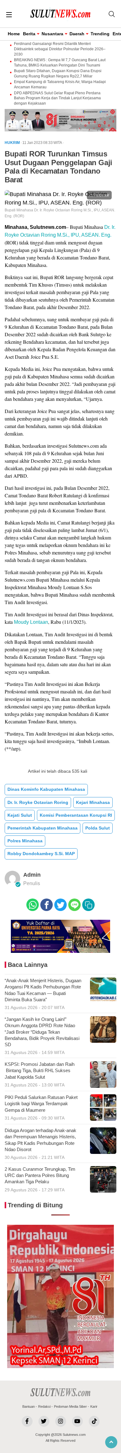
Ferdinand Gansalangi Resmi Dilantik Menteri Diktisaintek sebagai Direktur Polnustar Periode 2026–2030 (59, 49)
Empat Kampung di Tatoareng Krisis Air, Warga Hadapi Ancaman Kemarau (60, 84)
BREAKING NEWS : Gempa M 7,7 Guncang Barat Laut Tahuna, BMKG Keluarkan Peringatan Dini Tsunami (59, 62)
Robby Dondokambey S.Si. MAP (41, 853)
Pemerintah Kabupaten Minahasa (42, 827)
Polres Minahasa (25, 840)
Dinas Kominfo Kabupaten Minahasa (46, 789)
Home (14, 33)
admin (32, 875)
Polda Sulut (97, 827)
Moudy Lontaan (31, 622)
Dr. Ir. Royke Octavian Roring (37, 802)
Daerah (76, 33)
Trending (100, 33)
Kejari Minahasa (93, 802)
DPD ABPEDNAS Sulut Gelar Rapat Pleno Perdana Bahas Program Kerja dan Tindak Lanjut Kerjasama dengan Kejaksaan (57, 98)
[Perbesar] (60, 202)
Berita (29, 33)
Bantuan (28, 1406)
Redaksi (44, 1406)
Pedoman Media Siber (70, 1406)
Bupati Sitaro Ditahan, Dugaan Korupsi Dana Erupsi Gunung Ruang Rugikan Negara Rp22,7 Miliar (57, 73)
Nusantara (52, 33)
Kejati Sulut (19, 815)
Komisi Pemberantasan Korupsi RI (76, 815)
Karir (93, 1406)
